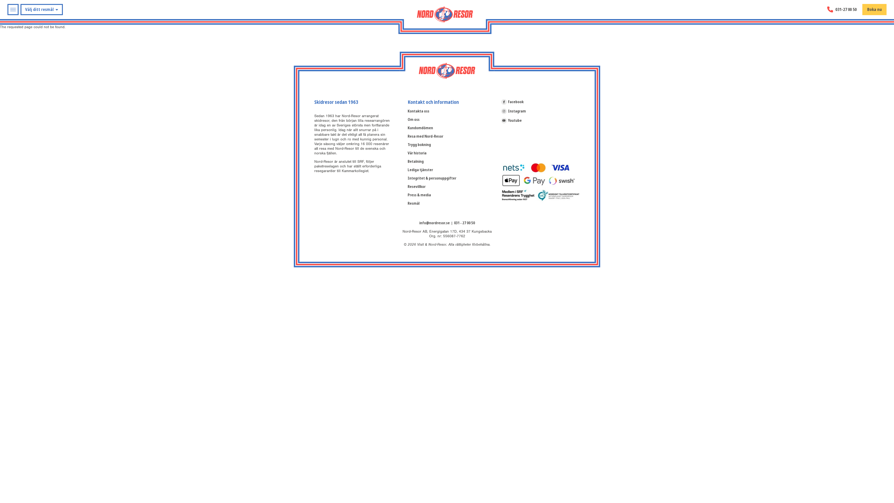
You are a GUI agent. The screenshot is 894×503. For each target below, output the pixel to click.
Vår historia (417, 153)
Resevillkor (417, 186)
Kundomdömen (420, 128)
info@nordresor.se (434, 223)
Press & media (419, 195)
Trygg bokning (419, 144)
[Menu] (13, 9)
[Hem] (445, 14)
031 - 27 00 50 (464, 223)
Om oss (414, 119)
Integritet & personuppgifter (432, 178)
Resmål (414, 203)
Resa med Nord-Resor (425, 136)
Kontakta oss (418, 111)
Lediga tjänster (420, 170)
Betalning (416, 161)
